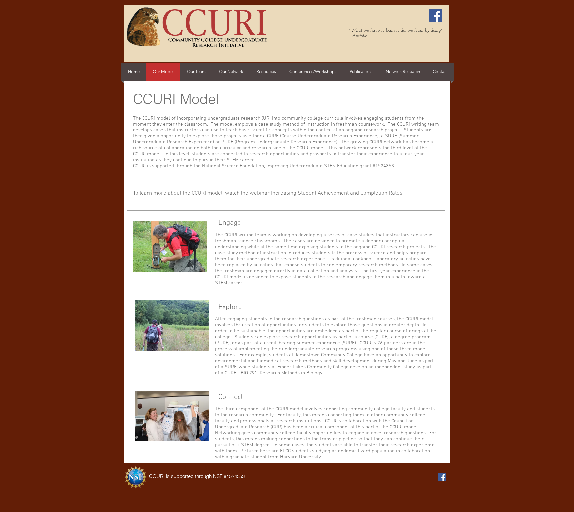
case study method (279, 124)
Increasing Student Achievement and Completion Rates (336, 193)
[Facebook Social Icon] (435, 15)
